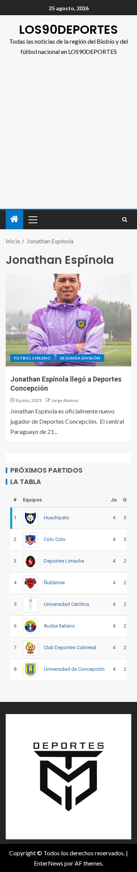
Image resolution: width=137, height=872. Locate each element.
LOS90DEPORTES (68, 29)
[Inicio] (14, 219)
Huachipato (56, 517)
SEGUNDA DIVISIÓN (80, 358)
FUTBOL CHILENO (32, 358)
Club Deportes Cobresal (70, 647)
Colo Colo (54, 539)
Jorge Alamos (65, 400)
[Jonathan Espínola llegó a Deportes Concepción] (68, 320)
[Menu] (32, 219)
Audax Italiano (59, 626)
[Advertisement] (68, 136)
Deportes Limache (64, 561)
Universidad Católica (66, 604)
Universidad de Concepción (74, 669)
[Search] (124, 219)
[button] (32, 219)
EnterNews (48, 863)
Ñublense (54, 582)
